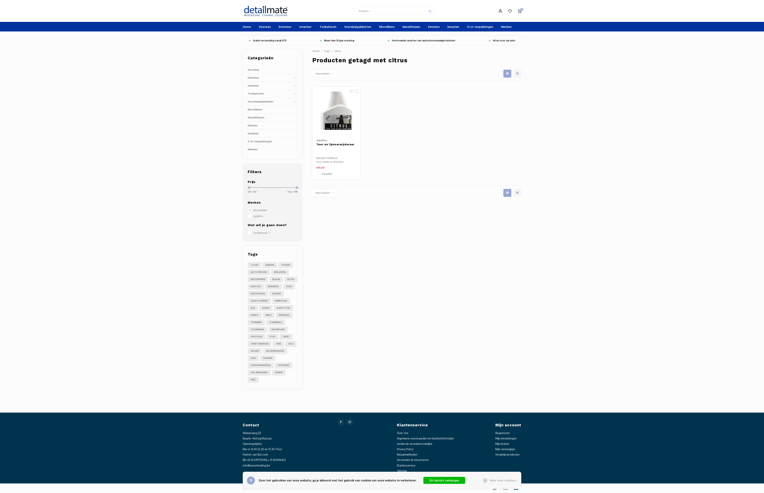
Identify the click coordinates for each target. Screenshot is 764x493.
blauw (276, 279)
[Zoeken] (430, 11)
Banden (269, 265)
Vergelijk (327, 173)
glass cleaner (259, 300)
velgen (255, 350)
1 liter (254, 265)
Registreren (502, 433)
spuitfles (256, 336)
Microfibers (387, 26)
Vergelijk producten (507, 454)
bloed (290, 279)
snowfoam (278, 329)
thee (278, 343)
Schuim (285, 265)
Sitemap (402, 470)
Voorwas (265, 26)
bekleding (280, 272)
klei (253, 308)
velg (291, 343)
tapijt (286, 336)
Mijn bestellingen (506, 438)
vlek (253, 358)
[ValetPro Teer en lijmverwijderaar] (336, 111)
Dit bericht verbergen (444, 480)
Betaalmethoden (407, 454)
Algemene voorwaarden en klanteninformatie (425, 438)
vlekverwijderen (261, 365)
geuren (276, 293)
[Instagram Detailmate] (349, 422)
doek (289, 286)
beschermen (258, 279)
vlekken (267, 358)
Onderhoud (261, 232)
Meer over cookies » (503, 480)
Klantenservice (406, 465)
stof (272, 336)
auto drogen (259, 272)
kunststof (283, 308)
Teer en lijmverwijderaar (335, 144)
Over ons (402, 433)
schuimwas (257, 329)
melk (269, 315)
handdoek (281, 300)
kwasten (453, 26)
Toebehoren (328, 26)
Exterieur (285, 26)
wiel (253, 379)
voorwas (283, 365)
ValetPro (258, 216)
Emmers (433, 26)
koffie (266, 308)
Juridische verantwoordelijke (414, 443)
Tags (327, 51)
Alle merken (260, 210)
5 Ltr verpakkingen (480, 26)
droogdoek (258, 293)
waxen (279, 372)
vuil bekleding (259, 372)
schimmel (256, 322)
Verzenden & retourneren (413, 460)
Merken (506, 26)
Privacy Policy (405, 449)
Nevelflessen (411, 26)
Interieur (305, 26)
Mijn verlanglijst (505, 449)
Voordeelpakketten (357, 26)
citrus (337, 51)
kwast (255, 315)
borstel (256, 286)
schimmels (275, 322)
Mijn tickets (502, 443)
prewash (284, 315)
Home (247, 26)
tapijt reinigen (259, 343)
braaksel (273, 286)
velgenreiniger (275, 350)
